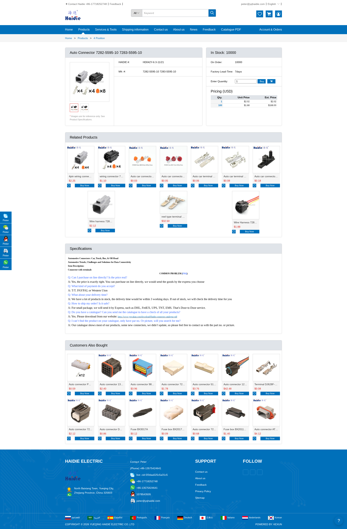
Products (84, 29)
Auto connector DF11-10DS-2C (117, 429)
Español (118, 517)
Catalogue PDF (231, 29)
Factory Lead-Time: (222, 71)
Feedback (115, 4)
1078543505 (143, 494)
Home (69, 29)
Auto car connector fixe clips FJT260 (275, 176)
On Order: (216, 62)
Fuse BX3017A (139, 429)
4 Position (99, 38)
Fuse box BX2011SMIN (237, 429)
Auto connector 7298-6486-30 (86, 429)
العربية (97, 517)
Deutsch (188, 517)
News (193, 29)
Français (165, 517)
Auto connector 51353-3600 (209, 384)
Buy (262, 81)
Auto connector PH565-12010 (86, 384)
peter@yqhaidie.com (253, 4)
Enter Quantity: (219, 81)
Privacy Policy (203, 491)
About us (179, 29)
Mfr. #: (122, 71)
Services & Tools (106, 29)
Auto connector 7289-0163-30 (210, 429)
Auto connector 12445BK (238, 384)
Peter (6, 220)
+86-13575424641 (147, 487)
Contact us (161, 29)
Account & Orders (270, 29)
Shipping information (135, 29)
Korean (278, 517)
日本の (209, 517)
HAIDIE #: (124, 62)
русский (76, 517)
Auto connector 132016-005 (116, 384)
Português (142, 517)
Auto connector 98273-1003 (147, 384)
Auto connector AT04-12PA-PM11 (273, 429)
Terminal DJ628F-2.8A (267, 384)
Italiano (231, 517)
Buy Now (84, 185)
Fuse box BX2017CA (173, 429)
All (137, 13)
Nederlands (254, 517)
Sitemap (200, 497)
